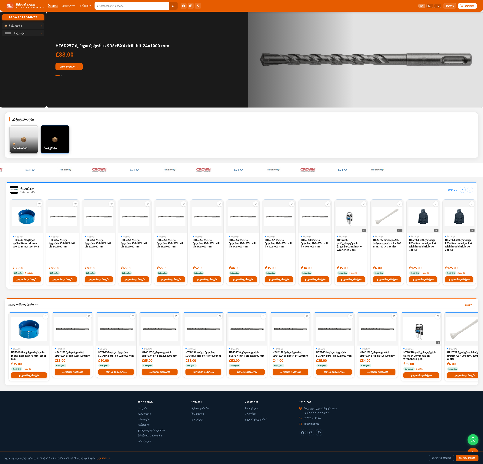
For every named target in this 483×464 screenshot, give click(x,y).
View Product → (69, 66)
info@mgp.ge (311, 423)
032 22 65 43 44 (312, 418)
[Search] (173, 6)
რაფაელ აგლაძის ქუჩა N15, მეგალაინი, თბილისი (320, 410)
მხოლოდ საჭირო (441, 458)
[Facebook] (184, 6)
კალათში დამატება (26, 279)
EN (429, 6)
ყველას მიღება (467, 458)
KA (421, 6)
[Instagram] (191, 6)
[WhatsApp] (198, 6)
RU (437, 6)
